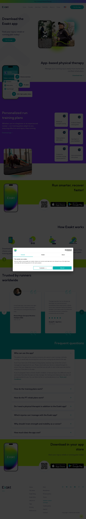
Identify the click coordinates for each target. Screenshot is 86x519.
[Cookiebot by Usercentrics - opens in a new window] (66, 250)
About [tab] (63, 254)
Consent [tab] (23, 254)
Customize (42, 268)
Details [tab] (43, 254)
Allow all (62, 268)
